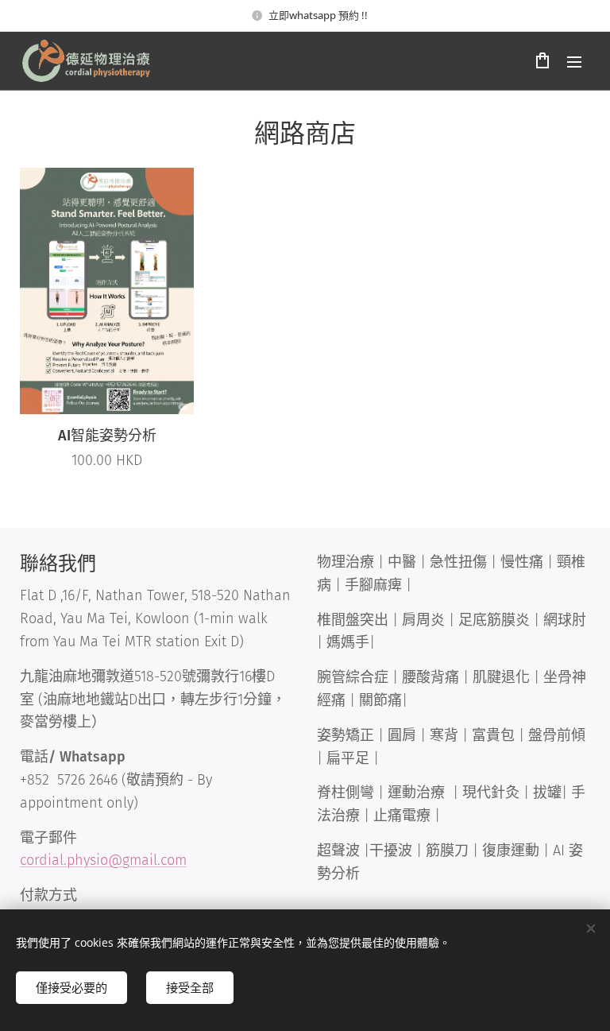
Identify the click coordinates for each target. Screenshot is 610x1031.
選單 (574, 61)
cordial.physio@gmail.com (103, 860)
